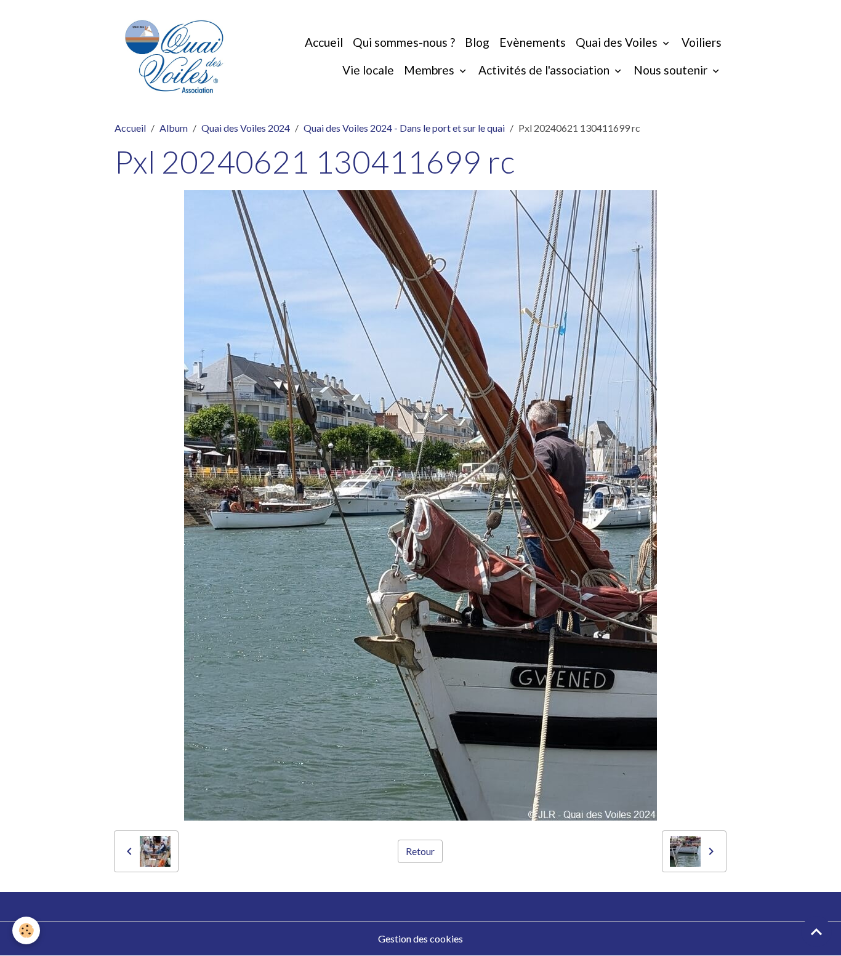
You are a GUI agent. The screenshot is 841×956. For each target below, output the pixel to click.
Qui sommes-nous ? (404, 42)
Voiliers (702, 42)
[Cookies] (26, 930)
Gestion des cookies (420, 938)
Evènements (532, 42)
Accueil (324, 42)
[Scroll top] (816, 931)
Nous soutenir (672, 70)
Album (173, 128)
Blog (477, 42)
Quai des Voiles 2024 (245, 128)
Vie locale (368, 70)
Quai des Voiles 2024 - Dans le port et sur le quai (404, 128)
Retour (420, 851)
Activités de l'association (545, 70)
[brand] (174, 56)
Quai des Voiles (618, 42)
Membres (430, 70)
